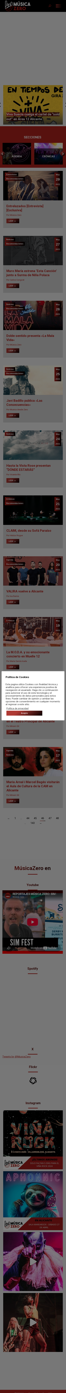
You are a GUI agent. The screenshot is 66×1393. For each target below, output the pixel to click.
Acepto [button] (24, 713)
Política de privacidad (17, 708)
